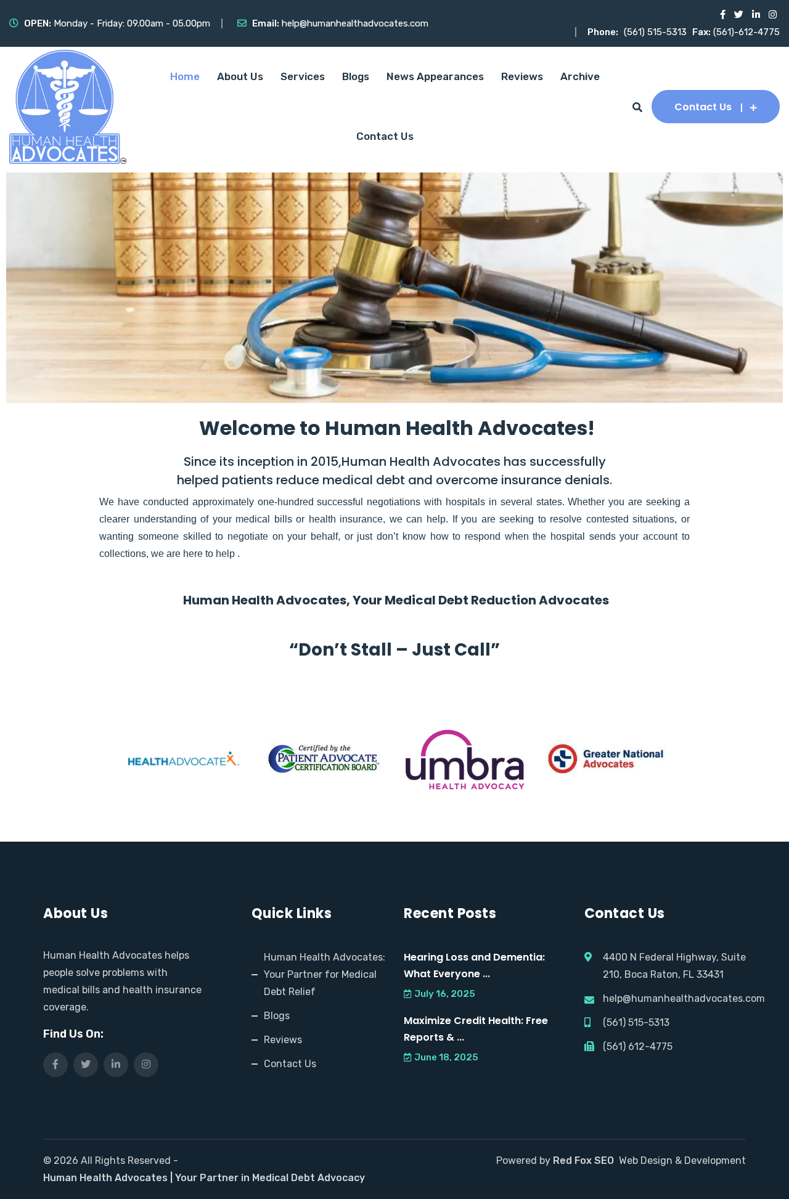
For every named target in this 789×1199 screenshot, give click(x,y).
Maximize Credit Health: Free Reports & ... (476, 1029)
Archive (580, 76)
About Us (240, 76)
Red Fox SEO (583, 1160)
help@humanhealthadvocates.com (355, 23)
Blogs (355, 76)
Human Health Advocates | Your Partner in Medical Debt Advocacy (204, 1178)
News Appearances (435, 76)
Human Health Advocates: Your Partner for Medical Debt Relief (324, 974)
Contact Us (385, 136)
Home (185, 76)
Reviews (522, 76)
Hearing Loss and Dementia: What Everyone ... (474, 965)
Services (302, 76)
